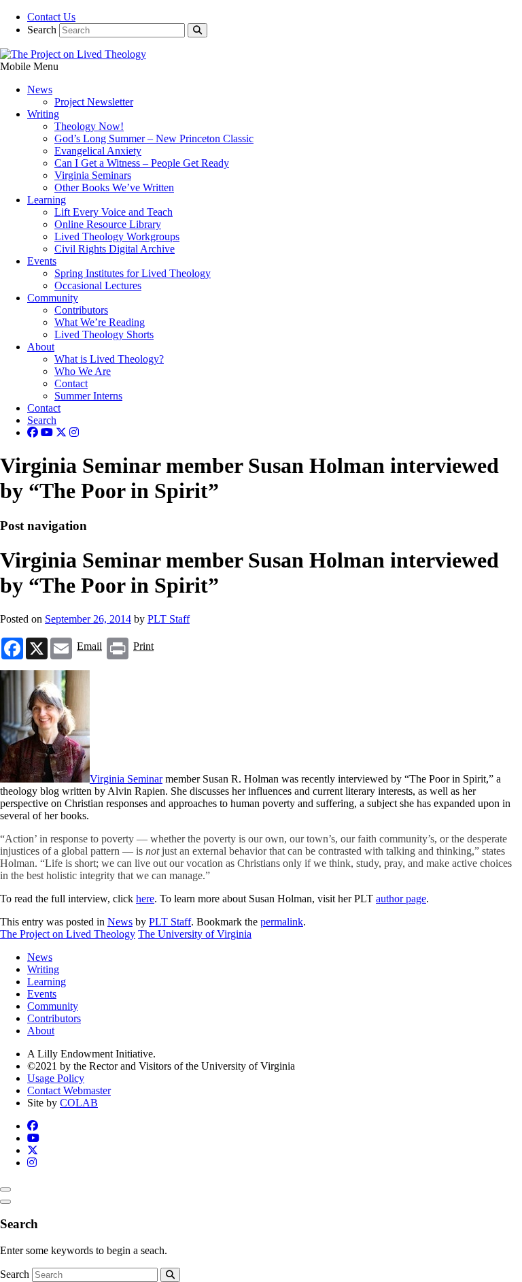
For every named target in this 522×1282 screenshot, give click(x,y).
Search (41, 29)
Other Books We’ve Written (114, 187)
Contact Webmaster (69, 1090)
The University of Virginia (194, 934)
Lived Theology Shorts (104, 334)
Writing (43, 114)
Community (52, 297)
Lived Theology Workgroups (116, 236)
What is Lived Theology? (109, 359)
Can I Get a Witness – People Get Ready (141, 163)
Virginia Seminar (126, 779)
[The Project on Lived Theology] (73, 54)
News (39, 89)
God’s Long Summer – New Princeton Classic (154, 138)
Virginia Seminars (92, 175)
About (40, 346)
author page (401, 898)
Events (41, 261)
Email (89, 646)
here (145, 898)
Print (143, 646)
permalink (281, 921)
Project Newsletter (93, 102)
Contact (71, 383)
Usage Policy (55, 1078)
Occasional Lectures (97, 285)
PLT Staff (168, 619)
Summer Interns (88, 395)
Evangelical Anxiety (97, 151)
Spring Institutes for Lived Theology (132, 273)
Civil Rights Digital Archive (114, 248)
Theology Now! (89, 126)
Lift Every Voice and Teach (113, 212)
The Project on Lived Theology (67, 934)
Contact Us (51, 16)
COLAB (79, 1102)
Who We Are (82, 371)
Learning (46, 200)
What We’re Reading (99, 322)
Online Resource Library (107, 224)
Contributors (81, 310)
